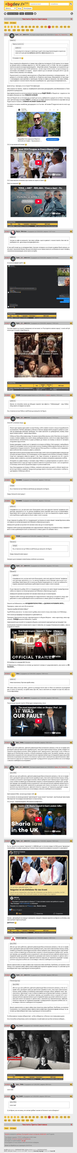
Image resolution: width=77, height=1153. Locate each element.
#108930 (7, 767)
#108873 (7, 323)
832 (65, 27)
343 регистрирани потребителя (21, 1139)
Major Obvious (21, 231)
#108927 (7, 698)
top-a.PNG (10, 318)
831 (61, 27)
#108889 (7, 417)
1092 (23, 30)
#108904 (7, 673)
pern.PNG (10, 932)
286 (33, 27)
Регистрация (27, 8)
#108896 (7, 501)
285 (30, 27)
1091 (18, 30)
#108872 (7, 257)
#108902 (7, 536)
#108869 (7, 34)
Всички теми (12, 14)
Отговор (13, 23)
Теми (21, 14)
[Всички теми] (5, 13)
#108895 (7, 480)
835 (9, 30)
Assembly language (38, 1151)
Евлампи (19, 480)
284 (26, 27)
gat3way (18, 1134)
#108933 (7, 841)
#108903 (7, 566)
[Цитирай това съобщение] (71, 34)
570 (46, 27)
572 (53, 27)
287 (37, 27)
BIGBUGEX (43, 1134)
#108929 (7, 742)
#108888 (7, 395)
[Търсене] (71, 4)
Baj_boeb (19, 1025)
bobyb (18, 395)
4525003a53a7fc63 (42, 1149)
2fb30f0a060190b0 (19, 1149)
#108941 (7, 938)
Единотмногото (22, 34)
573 (57, 27)
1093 (27, 30)
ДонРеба (19, 742)
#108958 (7, 1084)
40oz (17, 673)
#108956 (7, 1025)
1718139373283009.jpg (14, 1079)
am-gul (24, 1140)
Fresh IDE (52, 1151)
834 (5, 30)
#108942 (7, 975)
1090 (14, 30)
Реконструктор (21, 938)
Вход (19, 8)
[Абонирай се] (72, 13)
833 (69, 27)
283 (22, 27)
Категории (29, 14)
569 (42, 27)
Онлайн (7, 1134)
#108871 (7, 231)
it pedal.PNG (11, 226)
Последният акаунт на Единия (31, 1134)
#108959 (7, 1096)
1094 (31, 30)
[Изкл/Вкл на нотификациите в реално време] (35, 13)
